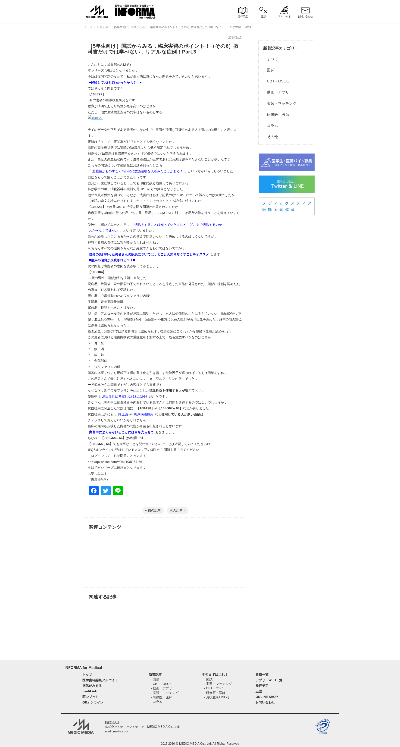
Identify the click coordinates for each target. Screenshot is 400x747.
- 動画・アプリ (161, 688)
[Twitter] (106, 491)
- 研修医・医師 (161, 697)
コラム (270, 126)
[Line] (118, 491)
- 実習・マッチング (165, 693)
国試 (268, 70)
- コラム (156, 701)
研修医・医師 (276, 114)
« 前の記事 (153, 510)
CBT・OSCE (276, 81)
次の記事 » (177, 510)
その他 (270, 137)
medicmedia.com (116, 731)
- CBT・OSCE (161, 684)
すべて (270, 59)
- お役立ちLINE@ (216, 697)
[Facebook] (94, 491)
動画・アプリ (276, 92)
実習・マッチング (280, 103)
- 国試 (155, 679)
